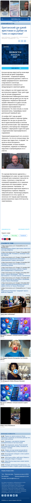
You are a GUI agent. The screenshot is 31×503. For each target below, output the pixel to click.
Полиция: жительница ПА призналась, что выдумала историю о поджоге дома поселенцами (15, 465)
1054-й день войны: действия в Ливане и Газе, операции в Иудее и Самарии (15, 458)
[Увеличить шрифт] (22, 41)
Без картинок (5, 476)
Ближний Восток (7, 23)
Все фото (15, 68)
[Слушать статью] (26, 41)
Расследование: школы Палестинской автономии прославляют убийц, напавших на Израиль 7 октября (14, 446)
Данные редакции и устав (22, 476)
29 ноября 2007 (25, 272)
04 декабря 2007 (25, 257)
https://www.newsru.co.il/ (8, 245)
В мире (18, 252)
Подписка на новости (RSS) (21, 474)
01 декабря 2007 (25, 267)
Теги (3, 474)
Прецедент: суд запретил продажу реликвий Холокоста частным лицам (13, 442)
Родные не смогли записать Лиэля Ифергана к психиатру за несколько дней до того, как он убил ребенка (15, 437)
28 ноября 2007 (25, 283)
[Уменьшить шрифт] (19, 41)
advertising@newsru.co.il (13, 478)
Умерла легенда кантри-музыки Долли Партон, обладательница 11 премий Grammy (14, 450)
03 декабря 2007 (25, 262)
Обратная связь (9, 474)
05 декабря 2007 (25, 252)
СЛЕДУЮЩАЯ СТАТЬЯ (23, 229)
